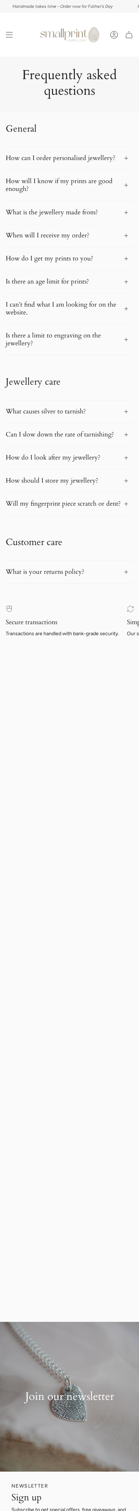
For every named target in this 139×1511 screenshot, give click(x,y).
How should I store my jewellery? (52, 480)
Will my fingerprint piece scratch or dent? (63, 503)
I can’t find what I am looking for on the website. (61, 308)
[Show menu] (9, 35)
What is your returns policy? (45, 571)
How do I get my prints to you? (49, 258)
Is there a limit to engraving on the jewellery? (53, 339)
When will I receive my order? (47, 235)
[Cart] (129, 35)
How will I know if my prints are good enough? (59, 185)
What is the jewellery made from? (52, 212)
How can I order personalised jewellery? (60, 158)
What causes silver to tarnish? (46, 411)
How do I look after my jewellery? (53, 457)
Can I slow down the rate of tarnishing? (60, 434)
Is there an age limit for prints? (47, 281)
